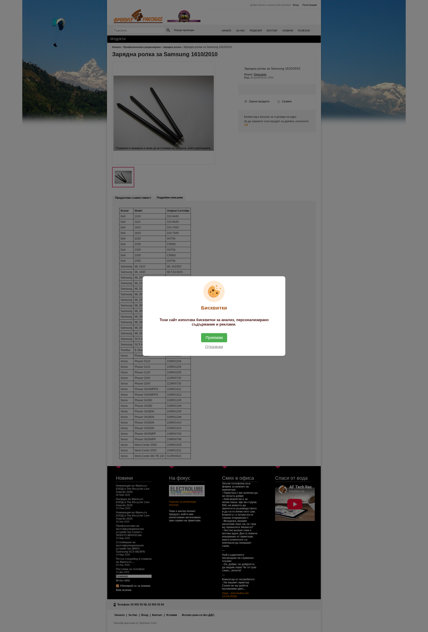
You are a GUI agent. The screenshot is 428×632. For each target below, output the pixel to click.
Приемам (214, 337)
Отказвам (214, 346)
